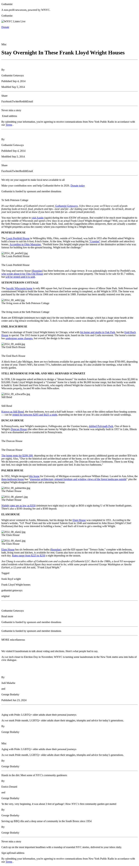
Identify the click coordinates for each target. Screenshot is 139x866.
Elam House (79, 520)
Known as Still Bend (12, 411)
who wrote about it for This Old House (22, 273)
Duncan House (19, 429)
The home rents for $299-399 (17, 455)
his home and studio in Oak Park (97, 332)
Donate (5, 27)
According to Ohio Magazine (25, 244)
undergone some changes (19, 338)
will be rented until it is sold (20, 276)
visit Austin (38, 217)
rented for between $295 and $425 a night (34, 414)
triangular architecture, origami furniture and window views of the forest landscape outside (78, 479)
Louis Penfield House (17, 238)
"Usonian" (94, 241)
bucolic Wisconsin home (19, 288)
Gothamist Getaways (66, 205)
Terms (9, 124)
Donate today (78, 185)
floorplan (37, 270)
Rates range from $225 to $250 (28, 555)
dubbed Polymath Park (101, 426)
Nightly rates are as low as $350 (18, 505)
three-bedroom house (12, 479)
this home (34, 476)
